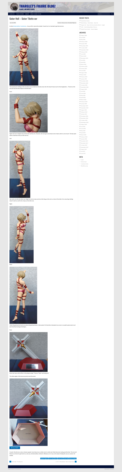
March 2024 (83, 56)
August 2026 (84, 35)
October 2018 (84, 120)
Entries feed (83, 161)
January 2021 (84, 78)
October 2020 (84, 85)
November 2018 (84, 118)
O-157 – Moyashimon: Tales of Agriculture (66, 461)
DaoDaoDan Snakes (85, 20)
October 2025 (84, 47)
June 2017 (83, 153)
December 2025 (84, 45)
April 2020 (83, 97)
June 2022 (83, 70)
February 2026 (84, 41)
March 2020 (83, 99)
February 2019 (84, 112)
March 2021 (83, 74)
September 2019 (84, 107)
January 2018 (84, 139)
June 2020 (83, 93)
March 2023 (83, 64)
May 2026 (83, 39)
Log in (82, 159)
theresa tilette (72, 458)
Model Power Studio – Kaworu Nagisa (89, 29)
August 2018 (84, 124)
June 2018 (83, 128)
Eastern (59, 22)
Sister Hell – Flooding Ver (16, 461)
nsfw (56, 458)
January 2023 (84, 68)
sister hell (66, 458)
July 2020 (83, 91)
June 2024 (83, 54)
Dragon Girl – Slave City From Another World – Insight (93, 25)
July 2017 (83, 151)
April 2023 (83, 62)
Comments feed (84, 163)
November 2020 (84, 83)
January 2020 (84, 103)
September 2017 (84, 147)
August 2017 (84, 149)
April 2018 (83, 132)
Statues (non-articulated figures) (69, 22)
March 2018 (83, 134)
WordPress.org (84, 166)
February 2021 (84, 76)
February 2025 (84, 52)
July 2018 (83, 126)
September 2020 (84, 87)
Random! (27, 14)
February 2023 (84, 66)
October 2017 (84, 145)
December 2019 (84, 105)
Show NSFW (15, 448)
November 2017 (84, 143)
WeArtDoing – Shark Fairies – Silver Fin (89, 22)
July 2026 (83, 37)
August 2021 (84, 72)
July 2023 (83, 60)
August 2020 (84, 89)
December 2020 (84, 81)
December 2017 (84, 141)
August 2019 (84, 110)
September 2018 (84, 122)
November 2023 (84, 58)
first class (51, 458)
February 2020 (84, 101)
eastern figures (44, 458)
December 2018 (84, 116)
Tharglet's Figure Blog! (37, 6)
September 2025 (84, 49)
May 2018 (83, 130)
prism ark (60, 458)
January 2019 (84, 114)
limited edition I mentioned (19, 26)
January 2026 (84, 43)
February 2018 (84, 136)
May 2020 (83, 95)
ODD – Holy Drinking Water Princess (89, 27)
